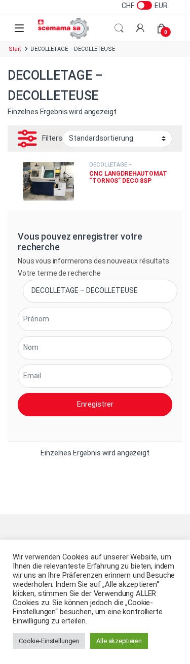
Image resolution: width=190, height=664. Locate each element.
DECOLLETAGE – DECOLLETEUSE (110, 167)
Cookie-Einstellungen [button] (49, 641)
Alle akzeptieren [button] (119, 641)
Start (15, 49)
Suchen (119, 28)
